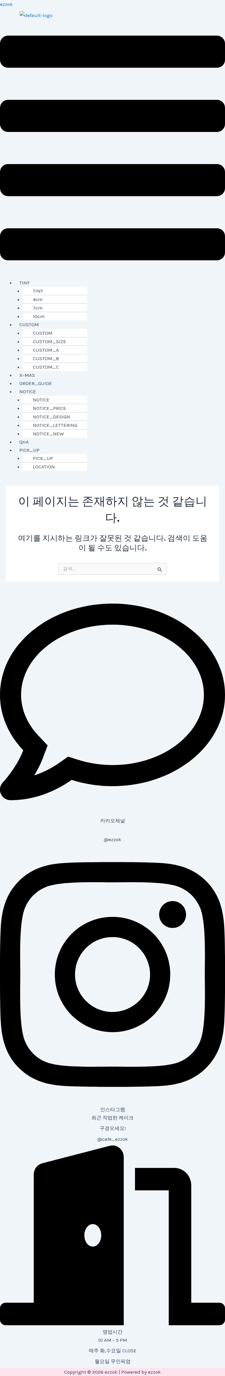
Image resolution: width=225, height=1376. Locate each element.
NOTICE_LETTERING (55, 425)
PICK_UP (29, 450)
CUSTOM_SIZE (49, 341)
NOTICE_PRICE (49, 408)
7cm (38, 308)
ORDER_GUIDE (35, 383)
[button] (112, 149)
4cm (38, 299)
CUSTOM (29, 324)
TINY (24, 283)
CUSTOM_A (46, 350)
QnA (24, 442)
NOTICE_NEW (48, 434)
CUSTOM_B (46, 358)
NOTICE (27, 391)
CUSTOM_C (46, 367)
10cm (39, 316)
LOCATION (44, 467)
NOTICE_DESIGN (51, 417)
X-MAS (27, 375)
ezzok (6, 4)
